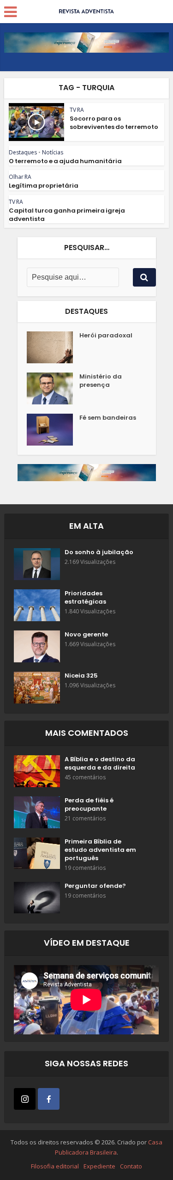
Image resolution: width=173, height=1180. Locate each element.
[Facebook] (49, 1099)
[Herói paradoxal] (53, 347)
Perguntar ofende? (95, 886)
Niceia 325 (81, 676)
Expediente (99, 1166)
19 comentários (85, 867)
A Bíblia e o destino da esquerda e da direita (100, 763)
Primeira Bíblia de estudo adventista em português (100, 850)
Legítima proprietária (43, 185)
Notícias (52, 152)
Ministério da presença (100, 381)
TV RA (77, 110)
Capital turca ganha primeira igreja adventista (67, 214)
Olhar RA (20, 177)
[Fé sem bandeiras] (53, 430)
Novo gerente (86, 634)
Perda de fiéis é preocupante (89, 804)
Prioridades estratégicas (85, 597)
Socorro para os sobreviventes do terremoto (114, 122)
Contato (131, 1166)
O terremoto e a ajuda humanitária (65, 161)
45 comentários (85, 777)
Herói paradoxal (105, 335)
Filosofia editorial (55, 1166)
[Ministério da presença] (53, 388)
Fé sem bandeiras (107, 418)
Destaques (23, 152)
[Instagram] (25, 1099)
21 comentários (85, 818)
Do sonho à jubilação (99, 552)
